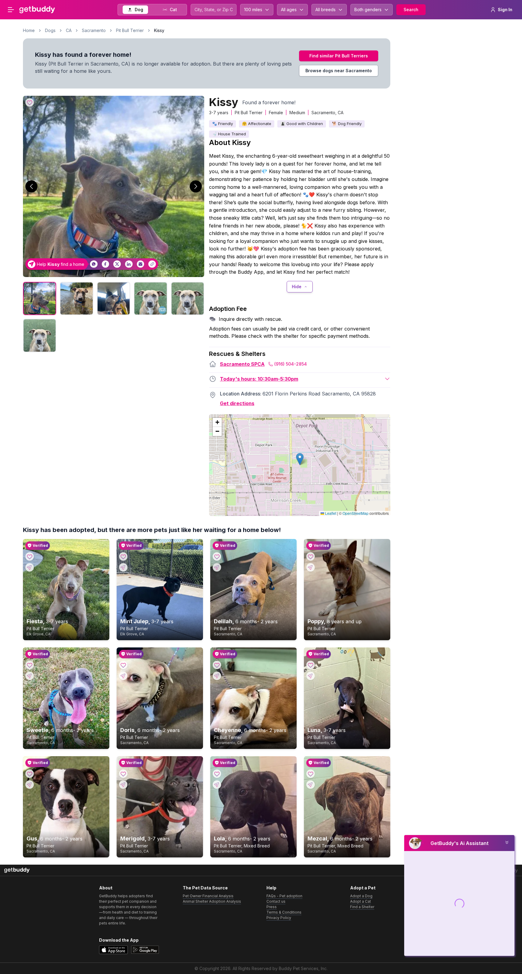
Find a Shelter (362, 907)
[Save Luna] (310, 665)
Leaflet (330, 513)
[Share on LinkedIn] (129, 264)
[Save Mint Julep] (123, 556)
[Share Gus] (29, 784)
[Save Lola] (217, 773)
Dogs (50, 30)
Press (271, 907)
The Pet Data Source (205, 887)
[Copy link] (152, 264)
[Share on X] (117, 264)
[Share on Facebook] (105, 264)
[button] (300, 459)
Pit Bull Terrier (130, 30)
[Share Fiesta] (29, 567)
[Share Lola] (217, 784)
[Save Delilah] (217, 556)
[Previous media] (31, 186)
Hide (296, 286)
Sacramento (94, 30)
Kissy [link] (159, 30)
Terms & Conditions (283, 912)
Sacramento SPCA (242, 364)
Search (411, 9)
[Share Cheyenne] (217, 676)
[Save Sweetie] (29, 665)
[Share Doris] (123, 676)
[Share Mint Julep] (123, 567)
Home (29, 30)
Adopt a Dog (361, 896)
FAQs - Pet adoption (284, 896)
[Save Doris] (123, 665)
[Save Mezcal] (310, 773)
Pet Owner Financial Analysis (208, 896)
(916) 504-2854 (290, 363)
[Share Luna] (310, 676)
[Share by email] (140, 264)
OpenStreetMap (356, 513)
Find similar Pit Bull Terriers (338, 55)
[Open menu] (11, 10)
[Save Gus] (29, 773)
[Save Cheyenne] (217, 665)
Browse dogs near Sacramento (338, 70)
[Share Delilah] (217, 567)
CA (69, 30)
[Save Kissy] (29, 102)
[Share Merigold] (123, 784)
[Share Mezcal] (310, 784)
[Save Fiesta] (29, 556)
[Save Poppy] (310, 556)
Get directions (237, 403)
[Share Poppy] (310, 567)
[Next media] (196, 186)
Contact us (275, 901)
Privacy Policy (278, 917)
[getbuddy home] (17, 870)
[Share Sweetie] (29, 676)
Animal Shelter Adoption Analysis (212, 901)
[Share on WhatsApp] (94, 264)
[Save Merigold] (123, 773)
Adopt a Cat (360, 901)
